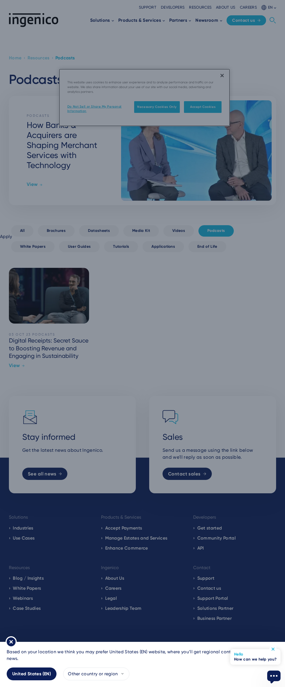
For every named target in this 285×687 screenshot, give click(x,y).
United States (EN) (31, 673)
